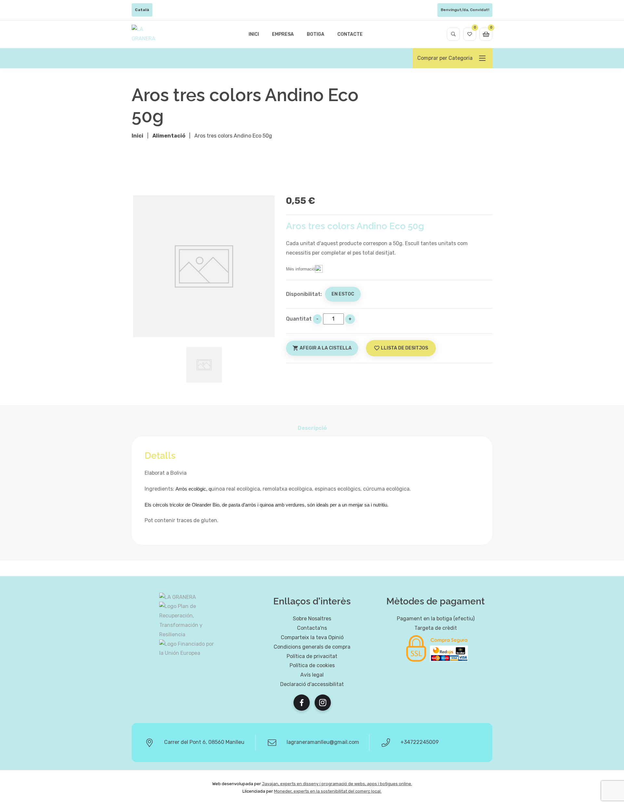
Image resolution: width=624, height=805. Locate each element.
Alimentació (168, 136)
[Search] (453, 34)
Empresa (283, 34)
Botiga (315, 34)
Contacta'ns (312, 628)
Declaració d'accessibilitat (312, 684)
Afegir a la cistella (322, 348)
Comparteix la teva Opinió (312, 637)
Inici (254, 34)
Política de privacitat (312, 656)
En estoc (343, 294)
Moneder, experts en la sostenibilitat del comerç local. (328, 791)
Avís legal (312, 675)
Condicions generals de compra (312, 647)
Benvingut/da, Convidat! (465, 9)
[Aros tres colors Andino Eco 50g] (204, 266)
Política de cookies (312, 665)
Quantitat (299, 319)
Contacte (350, 34)
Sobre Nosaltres (312, 618)
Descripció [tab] (312, 428)
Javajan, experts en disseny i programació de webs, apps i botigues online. (337, 783)
